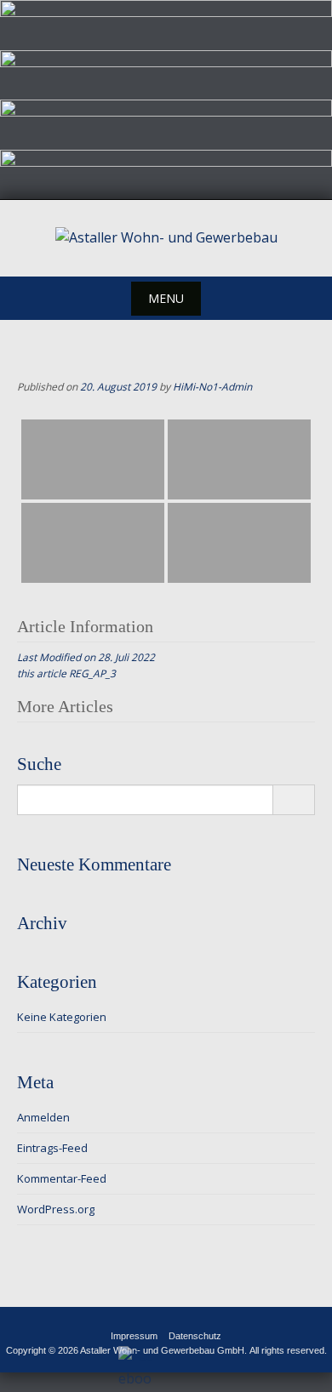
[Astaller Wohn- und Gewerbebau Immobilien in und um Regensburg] (166, 238)
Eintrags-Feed (52, 1147)
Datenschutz (195, 1336)
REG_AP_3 (92, 673)
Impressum (134, 1336)
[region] (166, 99)
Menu (166, 298)
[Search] (293, 799)
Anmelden (43, 1117)
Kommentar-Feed (61, 1178)
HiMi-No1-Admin (212, 386)
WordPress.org (55, 1209)
